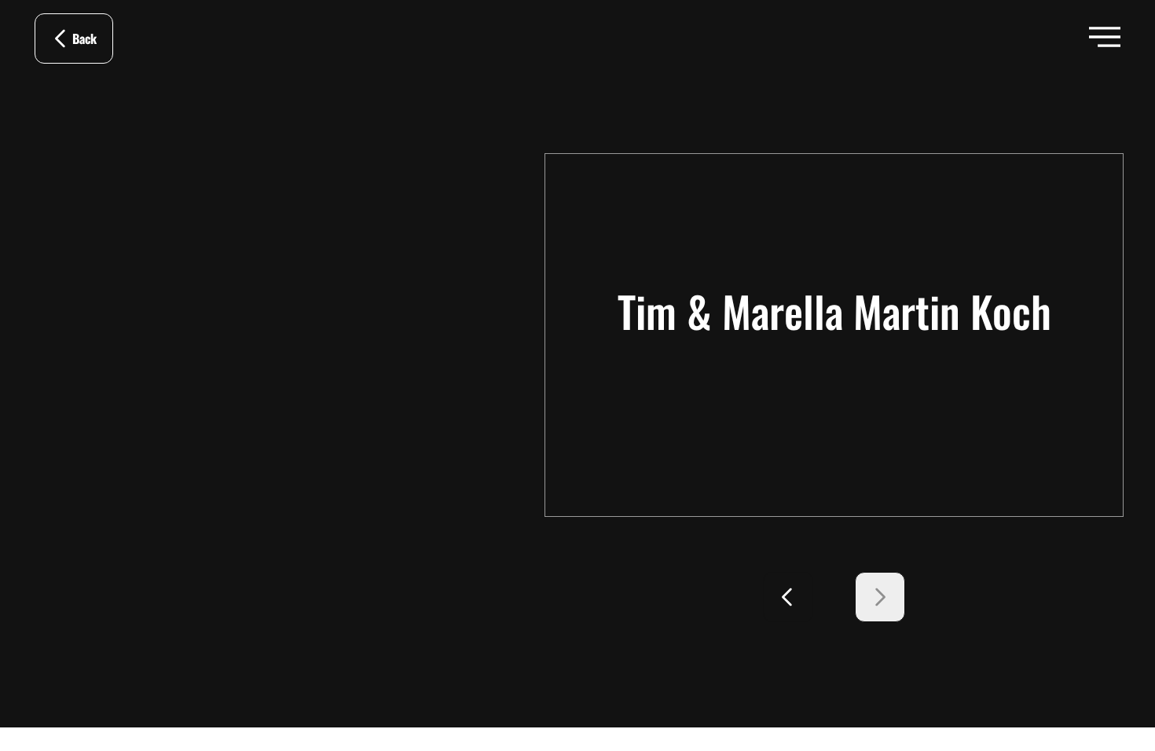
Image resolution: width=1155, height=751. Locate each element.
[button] (1104, 37)
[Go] (788, 597)
